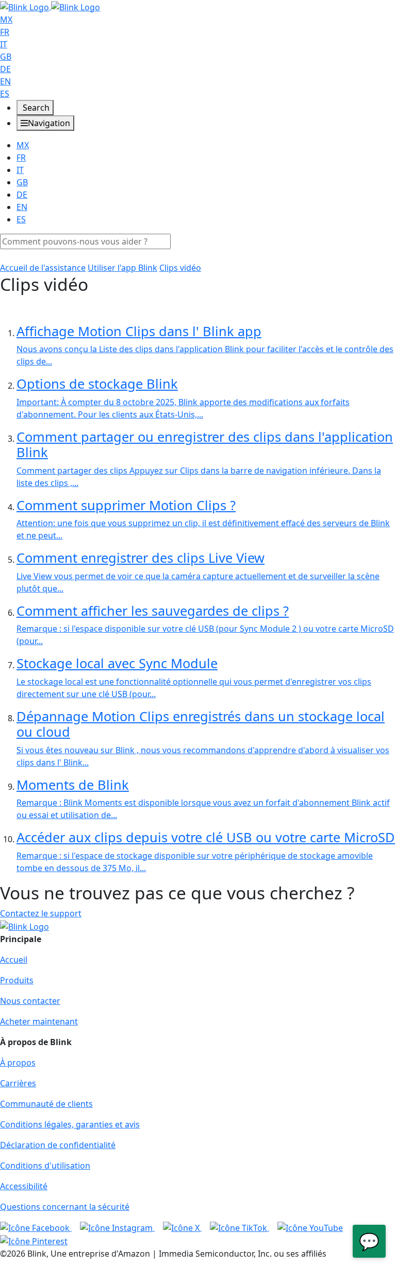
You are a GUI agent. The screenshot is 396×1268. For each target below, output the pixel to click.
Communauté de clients (46, 1103)
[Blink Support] (50, 6)
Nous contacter (30, 1000)
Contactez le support (40, 913)
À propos (18, 1062)
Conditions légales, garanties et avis (70, 1124)
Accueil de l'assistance (43, 267)
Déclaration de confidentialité (58, 1145)
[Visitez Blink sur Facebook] (36, 1227)
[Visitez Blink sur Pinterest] (34, 1240)
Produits (17, 980)
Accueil (13, 959)
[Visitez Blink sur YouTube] (310, 1227)
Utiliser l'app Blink (122, 267)
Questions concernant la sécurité (64, 1206)
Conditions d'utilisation (45, 1165)
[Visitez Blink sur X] (182, 1227)
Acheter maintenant (39, 1021)
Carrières (18, 1083)
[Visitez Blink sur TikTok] (239, 1227)
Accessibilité (23, 1186)
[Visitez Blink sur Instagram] (117, 1227)
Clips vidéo (180, 267)
